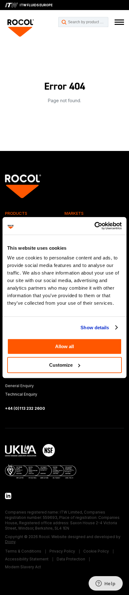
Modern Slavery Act (23, 566)
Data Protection (71, 559)
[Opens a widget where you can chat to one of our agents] (105, 584)
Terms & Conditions (23, 551)
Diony (10, 541)
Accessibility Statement (27, 559)
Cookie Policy (96, 551)
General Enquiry (19, 385)
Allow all (64, 346)
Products (16, 213)
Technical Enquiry (21, 394)
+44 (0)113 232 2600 (25, 408)
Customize (61, 365)
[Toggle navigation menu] (119, 22)
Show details (94, 327)
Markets (74, 213)
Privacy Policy (62, 551)
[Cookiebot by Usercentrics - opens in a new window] (94, 226)
